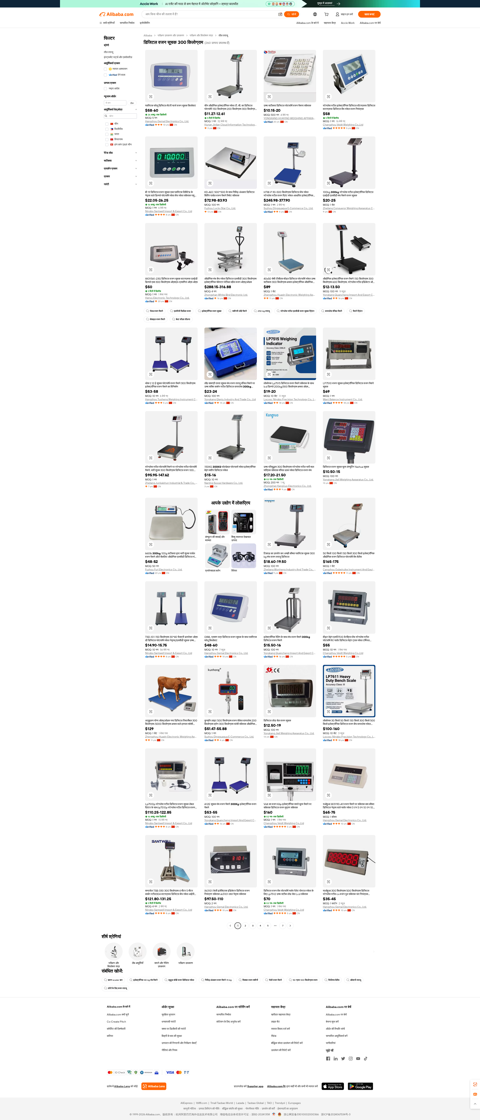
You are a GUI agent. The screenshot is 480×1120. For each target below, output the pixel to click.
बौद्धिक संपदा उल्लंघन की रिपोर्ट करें (287, 1042)
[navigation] (120, 481)
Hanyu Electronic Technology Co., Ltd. (167, 297)
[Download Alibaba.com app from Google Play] (360, 1086)
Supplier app (255, 1086)
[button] (280, 14)
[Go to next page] (290, 925)
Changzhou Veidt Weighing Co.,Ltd (343, 124)
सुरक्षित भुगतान (168, 1014)
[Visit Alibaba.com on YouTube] (358, 1058)
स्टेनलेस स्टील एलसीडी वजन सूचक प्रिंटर (297, 311)
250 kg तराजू (264, 311)
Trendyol (280, 1102)
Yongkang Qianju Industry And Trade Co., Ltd (230, 399)
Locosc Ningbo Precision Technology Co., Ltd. (290, 399)
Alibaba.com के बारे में (118, 1006)
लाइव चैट (275, 1021)
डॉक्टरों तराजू (355, 980)
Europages (294, 1102)
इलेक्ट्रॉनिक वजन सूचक (211, 311)
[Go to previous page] (230, 925)
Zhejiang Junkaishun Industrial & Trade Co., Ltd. (171, 482)
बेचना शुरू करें (332, 1021)
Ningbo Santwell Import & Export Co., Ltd (168, 211)
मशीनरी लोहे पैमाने (239, 311)
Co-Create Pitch (116, 1021)
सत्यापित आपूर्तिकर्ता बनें (336, 1035)
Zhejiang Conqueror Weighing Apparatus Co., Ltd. (349, 208)
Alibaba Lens (122, 1086)
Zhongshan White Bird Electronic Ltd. (226, 294)
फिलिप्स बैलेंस (333, 980)
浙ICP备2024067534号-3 (335, 1114)
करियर (110, 1035)
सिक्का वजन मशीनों (250, 980)
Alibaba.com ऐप (276, 1086)
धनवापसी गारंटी (169, 1021)
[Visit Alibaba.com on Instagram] (350, 1058)
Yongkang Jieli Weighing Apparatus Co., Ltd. (348, 479)
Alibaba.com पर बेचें (336, 1014)
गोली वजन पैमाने (275, 980)
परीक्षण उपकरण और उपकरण (171, 35)
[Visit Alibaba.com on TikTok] (365, 1058)
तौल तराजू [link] (223, 35)
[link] (475, 1084)
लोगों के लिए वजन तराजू (117, 988)
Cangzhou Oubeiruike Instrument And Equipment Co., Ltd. (349, 569)
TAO (269, 1102)
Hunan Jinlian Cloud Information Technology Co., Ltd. (230, 124)
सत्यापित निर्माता (223, 1014)
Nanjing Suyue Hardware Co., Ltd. (223, 482)
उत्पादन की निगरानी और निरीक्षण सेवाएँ (179, 1042)
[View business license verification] (274, 1114)
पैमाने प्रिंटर (357, 311)
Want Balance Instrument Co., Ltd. (342, 399)
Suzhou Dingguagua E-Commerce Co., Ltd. (288, 208)
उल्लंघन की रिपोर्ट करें (281, 1050)
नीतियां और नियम (169, 1050)
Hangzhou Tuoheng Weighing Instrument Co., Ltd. (171, 399)
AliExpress (187, 1102)
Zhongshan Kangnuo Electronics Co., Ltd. (287, 485)
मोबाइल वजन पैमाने (157, 319)
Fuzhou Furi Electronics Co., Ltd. (163, 569)
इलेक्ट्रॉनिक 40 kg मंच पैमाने (145, 980)
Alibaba (148, 35)
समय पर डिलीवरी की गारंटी (174, 1028)
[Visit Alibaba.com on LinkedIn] (335, 1058)
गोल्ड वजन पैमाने (156, 311)
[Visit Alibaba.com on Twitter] (343, 1058)
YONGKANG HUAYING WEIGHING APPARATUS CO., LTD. (290, 118)
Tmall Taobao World (221, 1102)
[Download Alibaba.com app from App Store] (333, 1086)
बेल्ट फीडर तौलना (183, 319)
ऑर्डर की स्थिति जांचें (335, 1028)
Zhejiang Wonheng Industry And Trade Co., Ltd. (290, 569)
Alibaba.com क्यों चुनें (118, 1014)
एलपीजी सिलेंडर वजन (182, 311)
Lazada (240, 1102)
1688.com (201, 1102)
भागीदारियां (330, 1042)
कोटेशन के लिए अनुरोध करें (228, 1021)
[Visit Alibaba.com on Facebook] (328, 1058)
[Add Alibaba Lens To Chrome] (153, 1086)
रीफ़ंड (273, 1035)
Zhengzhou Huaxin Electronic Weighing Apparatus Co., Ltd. (290, 294)
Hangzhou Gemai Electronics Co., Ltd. (167, 121)
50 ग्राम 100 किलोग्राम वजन (305, 980)
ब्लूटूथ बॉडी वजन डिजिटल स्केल (181, 980)
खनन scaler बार (115, 980)
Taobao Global (255, 1102)
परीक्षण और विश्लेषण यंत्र (201, 35)
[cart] (327, 14)
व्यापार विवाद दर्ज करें (280, 1028)
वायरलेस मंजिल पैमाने (333, 311)
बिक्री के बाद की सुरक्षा (172, 1035)
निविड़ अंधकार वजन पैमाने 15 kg (218, 980)
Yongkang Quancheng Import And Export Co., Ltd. (349, 294)
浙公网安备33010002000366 (301, 1114)
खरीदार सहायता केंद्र (280, 1014)
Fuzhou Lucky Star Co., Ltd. (220, 208)
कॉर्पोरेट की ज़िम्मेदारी (116, 1028)
